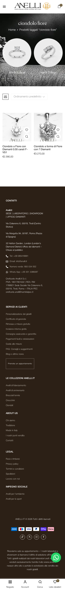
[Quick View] (27, 137)
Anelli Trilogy (48, 72)
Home (12, 30)
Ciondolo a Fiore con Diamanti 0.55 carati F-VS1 (15, 149)
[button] (59, 7)
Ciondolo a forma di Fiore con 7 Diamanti (48, 148)
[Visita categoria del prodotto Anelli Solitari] (16, 52)
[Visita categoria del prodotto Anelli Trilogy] (48, 52)
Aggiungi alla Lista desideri (27, 130)
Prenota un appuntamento (20, 364)
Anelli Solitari (17, 72)
